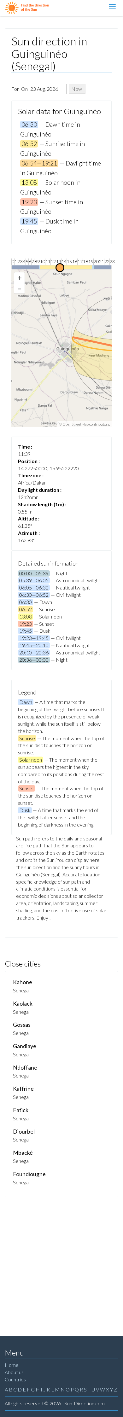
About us (14, 1372)
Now (76, 89)
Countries (15, 1379)
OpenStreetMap (75, 424)
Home (12, 1365)
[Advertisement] (61, 1261)
